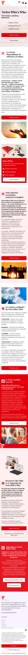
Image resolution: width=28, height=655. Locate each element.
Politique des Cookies (6, 653)
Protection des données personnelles (18, 653)
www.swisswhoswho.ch (9, 612)
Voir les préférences (14, 650)
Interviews (4, 626)
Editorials (3, 624)
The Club (3, 620)
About (3, 622)
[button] (26, 630)
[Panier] (26, 3)
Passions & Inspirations (7, 628)
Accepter (14, 646)
